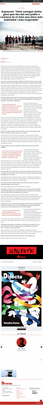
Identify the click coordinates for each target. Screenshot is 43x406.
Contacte (18, 395)
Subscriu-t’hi (19, 391)
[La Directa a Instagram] (40, 1)
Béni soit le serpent (37, 261)
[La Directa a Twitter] (35, 1)
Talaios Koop (34, 403)
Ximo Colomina (4, 58)
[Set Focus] (41, 4)
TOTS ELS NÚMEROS (21, 329)
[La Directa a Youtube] (38, 1)
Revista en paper (20, 394)
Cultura (21, 8)
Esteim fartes (21, 350)
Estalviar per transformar (7, 261)
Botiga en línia (19, 392)
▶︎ (41, 347)
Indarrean (3, 59)
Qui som (18, 387)
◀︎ (1, 347)
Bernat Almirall (40, 51)
